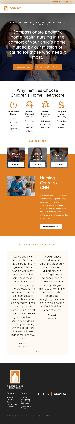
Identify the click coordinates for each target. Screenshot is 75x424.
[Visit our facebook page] (64, 2)
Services (10, 400)
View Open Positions (51, 226)
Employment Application (25, 403)
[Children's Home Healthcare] (15, 379)
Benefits (24, 397)
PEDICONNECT (56, 2)
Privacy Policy (36, 415)
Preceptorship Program (26, 407)
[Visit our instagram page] (67, 2)
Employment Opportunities (48, 67)
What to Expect (12, 404)
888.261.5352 (60, 394)
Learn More (16, 164)
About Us (10, 397)
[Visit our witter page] (70, 2)
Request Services (23, 67)
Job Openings (26, 400)
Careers (9, 402)
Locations (10, 407)
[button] (70, 8)
